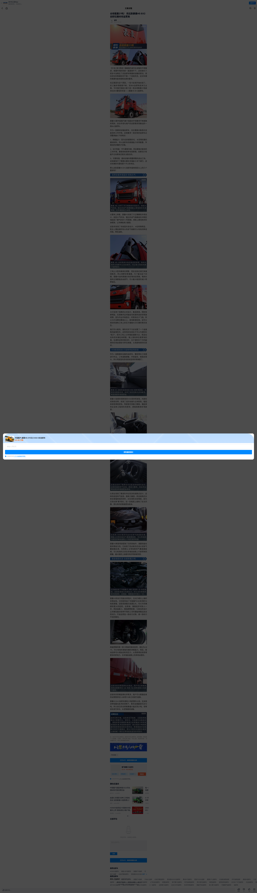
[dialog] (128, 446)
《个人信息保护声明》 (20, 456)
